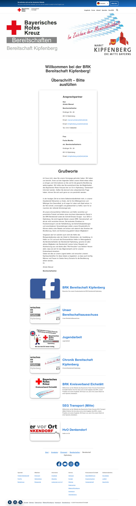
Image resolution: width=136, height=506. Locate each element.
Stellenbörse (38, 479)
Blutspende (38, 482)
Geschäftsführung (90, 476)
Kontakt (70, 479)
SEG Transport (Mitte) (78, 405)
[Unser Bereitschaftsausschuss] (45, 313)
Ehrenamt (37, 476)
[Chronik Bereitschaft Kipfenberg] (45, 363)
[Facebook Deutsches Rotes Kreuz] (59, 464)
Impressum (71, 491)
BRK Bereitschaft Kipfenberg (83, 287)
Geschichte (105, 482)
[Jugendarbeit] (45, 338)
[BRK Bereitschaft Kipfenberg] (45, 288)
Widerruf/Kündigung (74, 488)
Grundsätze (105, 476)
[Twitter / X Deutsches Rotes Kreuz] (76, 464)
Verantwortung (72, 494)
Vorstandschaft (89, 482)
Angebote (87, 10)
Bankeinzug (21, 482)
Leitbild (104, 479)
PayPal (20, 479)
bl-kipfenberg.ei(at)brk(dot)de (78, 124)
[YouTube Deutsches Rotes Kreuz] (65, 464)
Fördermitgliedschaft (23, 476)
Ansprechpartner (90, 479)
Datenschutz (71, 485)
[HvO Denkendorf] (45, 431)
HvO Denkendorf (74, 429)
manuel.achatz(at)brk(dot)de (77, 120)
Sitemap (70, 482)
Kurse (93, 10)
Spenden (104, 10)
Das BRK (111, 10)
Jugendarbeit (72, 337)
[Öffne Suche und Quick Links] (117, 10)
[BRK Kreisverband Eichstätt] (45, 388)
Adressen (71, 476)
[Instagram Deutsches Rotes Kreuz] (71, 464)
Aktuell (98, 10)
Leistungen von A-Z (57, 482)
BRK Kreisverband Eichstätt (82, 384)
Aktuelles (54, 479)
